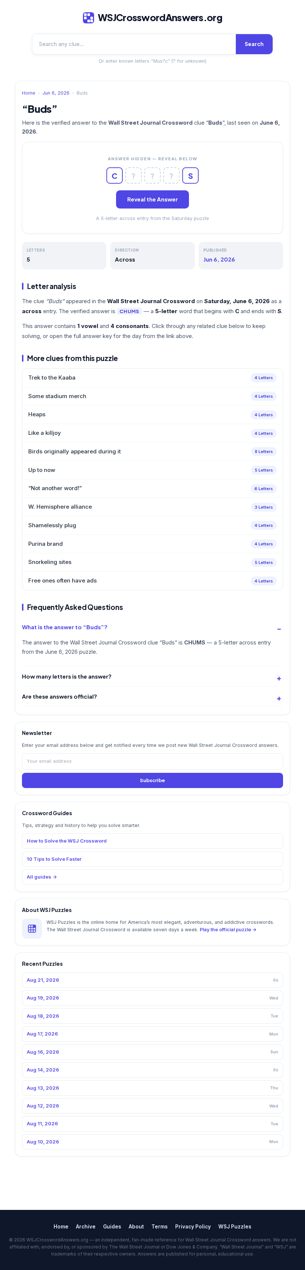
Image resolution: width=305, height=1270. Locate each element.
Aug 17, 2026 (152, 1034)
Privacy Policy (193, 1227)
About (136, 1227)
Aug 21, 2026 (152, 980)
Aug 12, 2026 (152, 1106)
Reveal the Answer (152, 199)
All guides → (42, 877)
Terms (159, 1227)
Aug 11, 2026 (152, 1123)
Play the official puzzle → (228, 929)
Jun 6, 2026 (56, 93)
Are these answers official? (59, 696)
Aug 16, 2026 (152, 1052)
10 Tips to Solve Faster (54, 859)
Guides (112, 1227)
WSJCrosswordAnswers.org (160, 17)
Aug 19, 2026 (152, 998)
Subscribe (152, 780)
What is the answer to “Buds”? (64, 626)
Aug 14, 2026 (152, 1070)
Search (254, 43)
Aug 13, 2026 (152, 1088)
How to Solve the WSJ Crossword (67, 841)
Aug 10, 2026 (152, 1142)
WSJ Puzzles (234, 1227)
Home (28, 93)
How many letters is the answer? (67, 676)
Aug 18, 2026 (152, 1016)
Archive (86, 1227)
